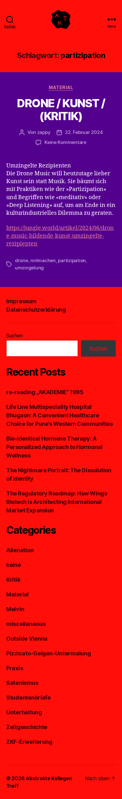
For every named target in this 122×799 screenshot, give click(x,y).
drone (21, 260)
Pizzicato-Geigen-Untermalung (48, 653)
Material (61, 87)
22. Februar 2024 (84, 132)
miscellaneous (26, 624)
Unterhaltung (24, 712)
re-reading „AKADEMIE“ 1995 (44, 392)
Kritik (13, 579)
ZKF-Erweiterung (29, 741)
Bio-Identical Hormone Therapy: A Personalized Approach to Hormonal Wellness (54, 447)
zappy (44, 132)
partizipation (72, 260)
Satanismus (22, 683)
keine (13, 565)
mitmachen (43, 260)
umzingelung (29, 268)
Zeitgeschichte (26, 727)
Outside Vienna (27, 638)
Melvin (15, 609)
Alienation (19, 550)
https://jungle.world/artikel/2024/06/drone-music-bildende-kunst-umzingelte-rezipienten (60, 236)
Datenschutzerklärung (36, 309)
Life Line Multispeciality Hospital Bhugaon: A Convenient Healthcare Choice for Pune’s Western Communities (59, 415)
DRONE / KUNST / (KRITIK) (61, 109)
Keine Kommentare (65, 142)
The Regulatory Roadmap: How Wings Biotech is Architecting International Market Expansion (56, 502)
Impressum (21, 301)
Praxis (14, 668)
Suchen (14, 335)
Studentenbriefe (28, 697)
